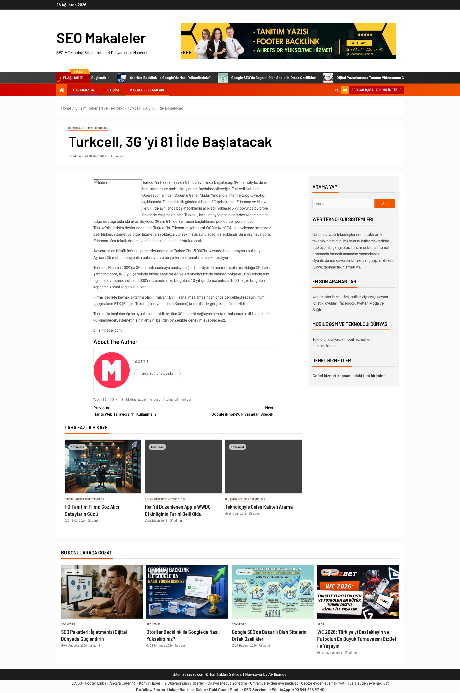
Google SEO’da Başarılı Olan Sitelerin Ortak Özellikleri (254, 78)
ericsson (156, 399)
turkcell (186, 399)
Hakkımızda (83, 90)
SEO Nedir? (68, 624)
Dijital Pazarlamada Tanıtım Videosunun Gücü (353, 78)
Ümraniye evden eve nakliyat (274, 683)
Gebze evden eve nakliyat (322, 683)
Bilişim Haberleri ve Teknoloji (88, 128)
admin (77, 156)
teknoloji (172, 399)
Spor (320, 624)
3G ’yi (114, 399)
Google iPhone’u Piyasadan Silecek (242, 411)
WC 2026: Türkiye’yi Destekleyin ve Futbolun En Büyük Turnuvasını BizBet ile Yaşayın (357, 639)
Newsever (253, 674)
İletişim (111, 90)
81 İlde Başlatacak (134, 399)
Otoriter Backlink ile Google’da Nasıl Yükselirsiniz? (150, 78)
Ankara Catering (122, 683)
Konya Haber (149, 683)
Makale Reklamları (146, 90)
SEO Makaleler (101, 37)
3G (105, 399)
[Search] (337, 90)
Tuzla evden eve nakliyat (368, 683)
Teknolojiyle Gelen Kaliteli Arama (259, 506)
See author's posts (157, 373)
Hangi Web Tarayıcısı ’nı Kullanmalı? (124, 411)
